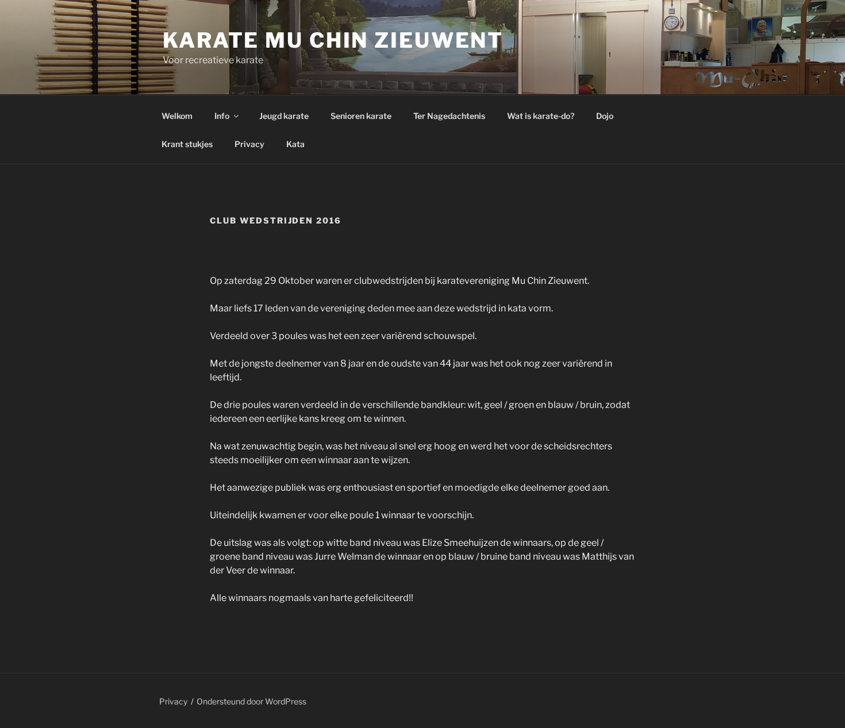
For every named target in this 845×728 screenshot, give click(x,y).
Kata (295, 144)
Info (221, 116)
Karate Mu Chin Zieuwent (333, 40)
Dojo (604, 116)
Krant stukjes (187, 144)
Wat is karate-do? (540, 116)
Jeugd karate (284, 116)
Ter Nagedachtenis (449, 116)
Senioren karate (361, 116)
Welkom (177, 116)
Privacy (249, 144)
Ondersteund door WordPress (251, 701)
